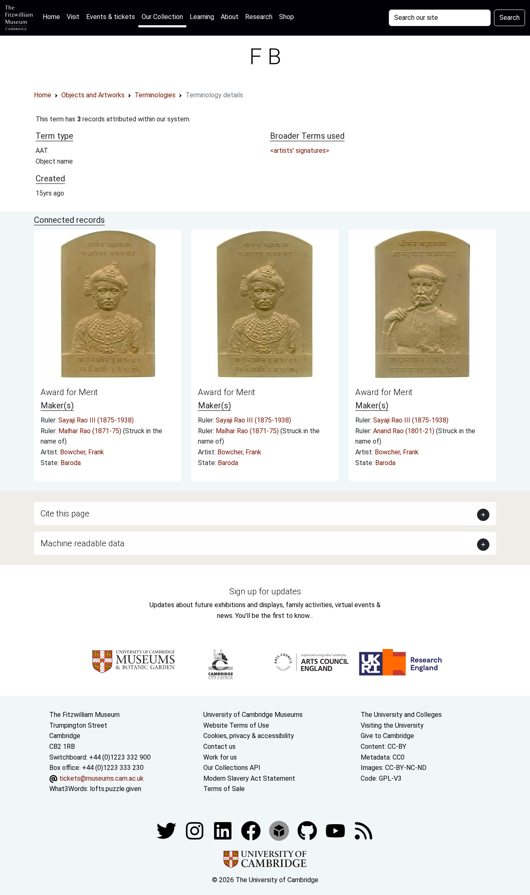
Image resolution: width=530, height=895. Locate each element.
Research (258, 17)
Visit (73, 17)
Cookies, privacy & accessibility (248, 736)
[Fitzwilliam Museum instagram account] (195, 830)
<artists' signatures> (299, 150)
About (229, 17)
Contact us (219, 746)
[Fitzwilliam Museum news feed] (363, 830)
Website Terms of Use (236, 725)
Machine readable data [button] (83, 543)
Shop (286, 17)
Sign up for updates (265, 591)
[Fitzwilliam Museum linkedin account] (252, 830)
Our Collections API (231, 768)
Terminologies (155, 95)
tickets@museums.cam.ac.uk (101, 778)
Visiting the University (392, 725)
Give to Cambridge (387, 736)
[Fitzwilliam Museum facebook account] (224, 830)
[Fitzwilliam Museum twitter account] (167, 830)
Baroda (70, 463)
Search (509, 18)
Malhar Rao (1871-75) (90, 431)
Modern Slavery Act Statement (249, 778)
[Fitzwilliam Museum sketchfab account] (280, 830)
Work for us (220, 757)
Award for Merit (69, 392)
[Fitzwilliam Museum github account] (308, 830)
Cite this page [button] (65, 514)
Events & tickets (110, 17)
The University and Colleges (401, 715)
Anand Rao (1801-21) (404, 431)
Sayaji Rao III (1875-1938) (96, 420)
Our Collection (162, 17)
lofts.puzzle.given (115, 789)
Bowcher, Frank (82, 452)
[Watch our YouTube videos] (336, 830)
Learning (202, 17)
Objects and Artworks (93, 95)
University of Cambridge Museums (253, 715)
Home (53, 16)
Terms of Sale (224, 789)
